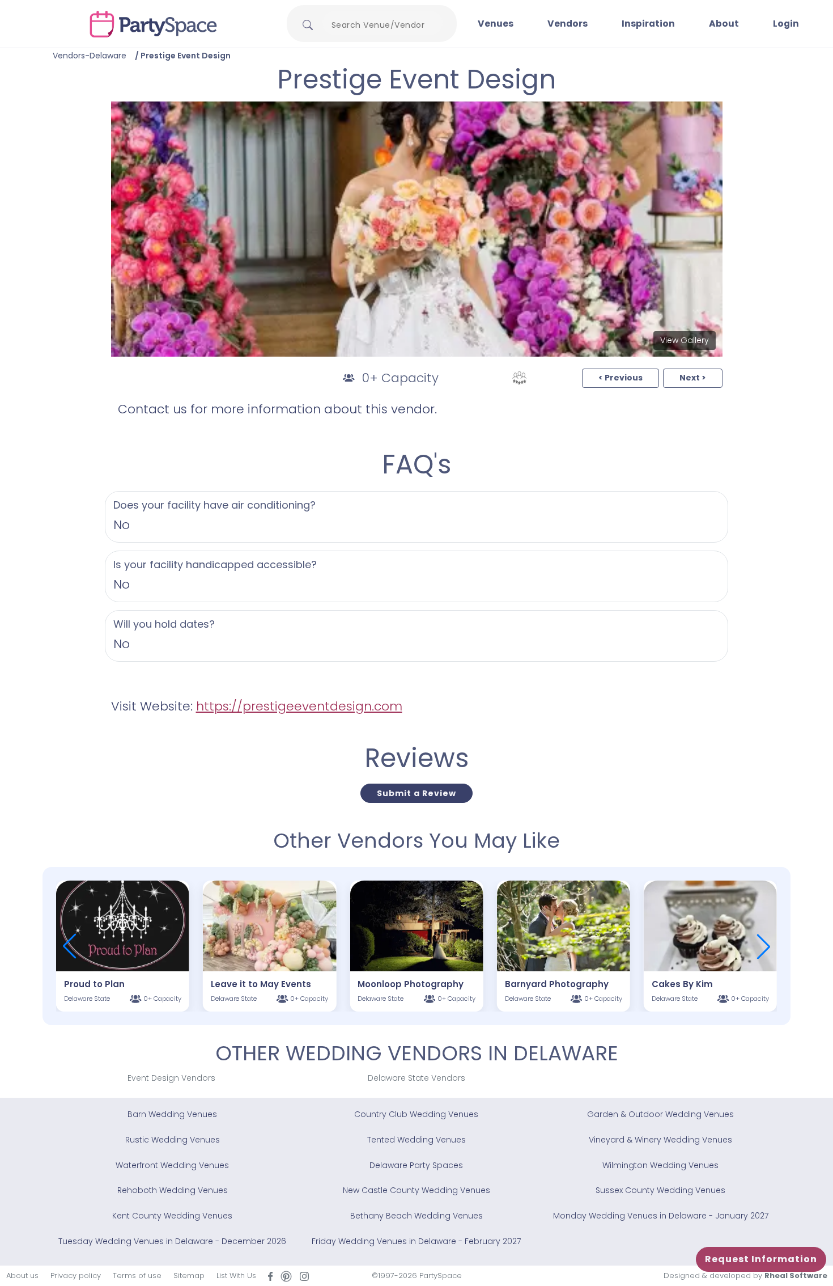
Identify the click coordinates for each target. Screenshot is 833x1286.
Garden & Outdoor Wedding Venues (660, 1114)
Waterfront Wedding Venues (172, 1165)
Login (786, 23)
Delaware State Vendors (416, 1078)
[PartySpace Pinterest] (286, 1275)
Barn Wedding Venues (172, 1114)
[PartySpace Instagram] (304, 1276)
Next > (692, 377)
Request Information (761, 1259)
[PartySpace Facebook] (270, 1276)
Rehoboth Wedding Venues (172, 1190)
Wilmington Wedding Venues (660, 1165)
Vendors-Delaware (89, 55)
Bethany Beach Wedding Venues (416, 1215)
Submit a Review (416, 793)
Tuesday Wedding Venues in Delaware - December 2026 (172, 1241)
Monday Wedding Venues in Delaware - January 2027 (660, 1215)
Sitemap (189, 1275)
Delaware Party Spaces (416, 1165)
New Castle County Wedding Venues (416, 1190)
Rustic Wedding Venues (172, 1139)
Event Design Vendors (171, 1078)
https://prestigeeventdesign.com (299, 706)
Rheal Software (795, 1275)
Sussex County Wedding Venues (660, 1190)
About (724, 23)
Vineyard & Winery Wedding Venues (660, 1139)
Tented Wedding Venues (416, 1139)
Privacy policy (75, 1275)
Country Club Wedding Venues (416, 1114)
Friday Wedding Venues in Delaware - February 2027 (416, 1241)
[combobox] (383, 25)
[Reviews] (519, 377)
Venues (495, 23)
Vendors (567, 23)
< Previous (620, 377)
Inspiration (648, 23)
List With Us (236, 1275)
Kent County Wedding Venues (172, 1215)
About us (22, 1275)
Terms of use (137, 1275)
